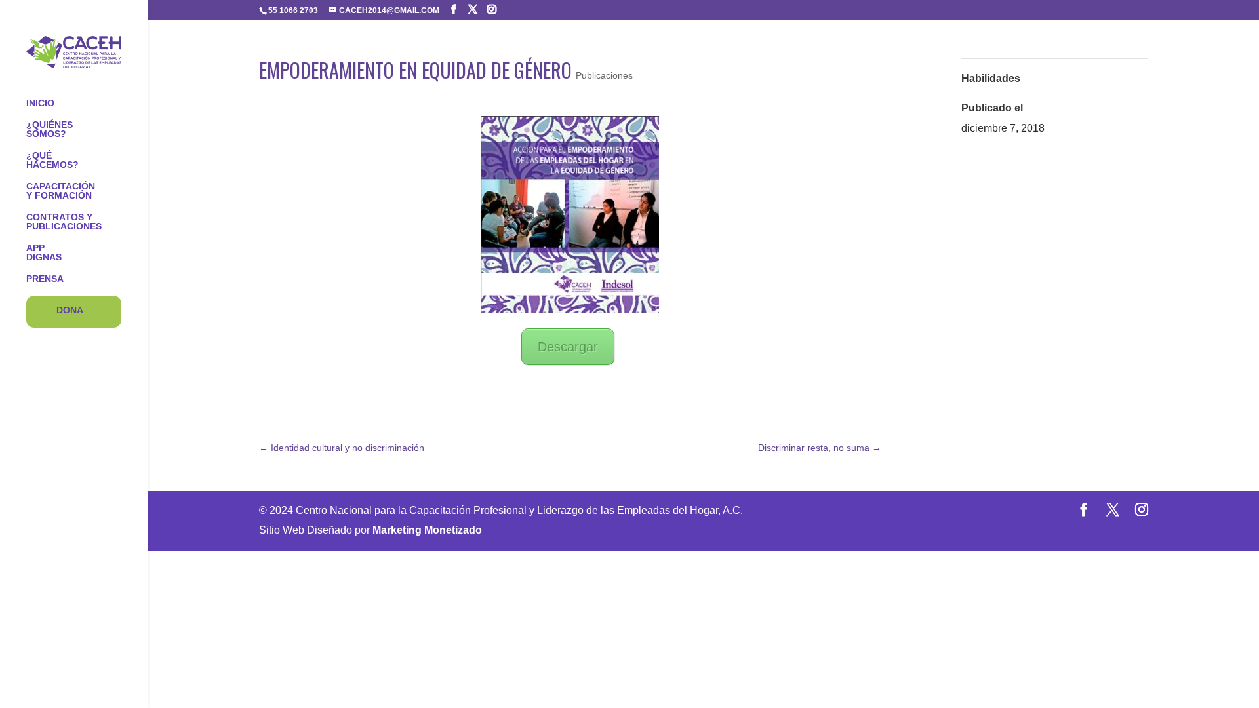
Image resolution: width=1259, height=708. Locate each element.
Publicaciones (604, 75)
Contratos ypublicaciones (64, 221)
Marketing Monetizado (427, 530)
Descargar (568, 347)
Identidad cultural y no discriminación (341, 447)
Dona (69, 310)
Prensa (45, 279)
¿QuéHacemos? (52, 160)
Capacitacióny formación (60, 191)
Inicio (40, 103)
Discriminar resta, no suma (819, 447)
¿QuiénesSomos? (49, 129)
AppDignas (44, 252)
